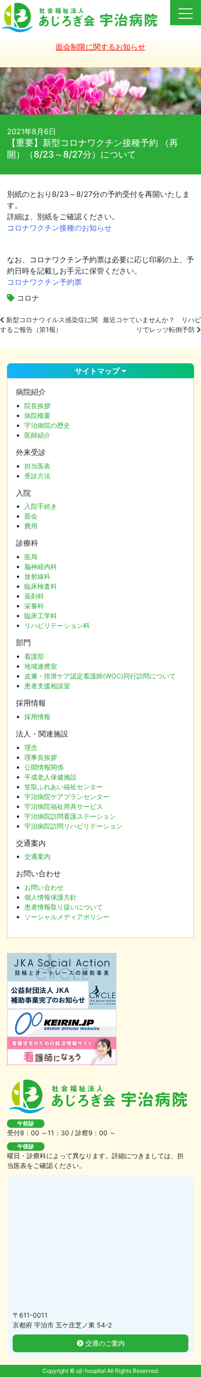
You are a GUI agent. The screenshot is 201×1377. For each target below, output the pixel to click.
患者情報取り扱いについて (63, 907)
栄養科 (34, 606)
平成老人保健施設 (50, 777)
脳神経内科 (40, 566)
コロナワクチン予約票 (44, 282)
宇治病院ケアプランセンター (66, 796)
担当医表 (37, 466)
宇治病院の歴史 (47, 425)
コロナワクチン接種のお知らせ (59, 227)
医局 (30, 557)
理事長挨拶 (40, 757)
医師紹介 (37, 435)
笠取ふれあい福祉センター (63, 787)
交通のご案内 (105, 1343)
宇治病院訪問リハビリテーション (73, 826)
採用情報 (37, 717)
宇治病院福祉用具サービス (63, 806)
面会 (30, 516)
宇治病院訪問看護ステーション (70, 816)
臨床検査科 (40, 586)
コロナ (28, 298)
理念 (30, 747)
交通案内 (37, 856)
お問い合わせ (44, 887)
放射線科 (37, 576)
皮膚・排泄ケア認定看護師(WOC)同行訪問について (100, 676)
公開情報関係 (44, 767)
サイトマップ (98, 370)
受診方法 (37, 476)
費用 (30, 526)
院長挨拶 (37, 406)
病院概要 (37, 415)
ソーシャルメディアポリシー (66, 917)
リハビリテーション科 (57, 625)
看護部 (34, 656)
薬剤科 (34, 596)
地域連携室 (40, 666)
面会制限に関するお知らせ (100, 46)
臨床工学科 (40, 616)
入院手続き (40, 506)
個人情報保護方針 (50, 897)
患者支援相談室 (47, 686)
